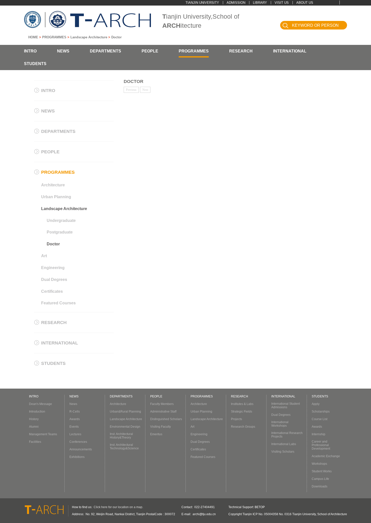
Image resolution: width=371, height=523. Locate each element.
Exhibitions (77, 457)
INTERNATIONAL (289, 51)
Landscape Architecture (88, 37)
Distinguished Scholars (166, 419)
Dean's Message (40, 404)
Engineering (53, 268)
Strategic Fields (241, 411)
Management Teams (43, 434)
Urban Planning (56, 197)
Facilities (35, 442)
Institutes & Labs (242, 404)
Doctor (116, 37)
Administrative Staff (163, 411)
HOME (33, 37)
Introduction (37, 411)
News (73, 404)
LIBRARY (260, 3)
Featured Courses (58, 303)
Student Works (322, 471)
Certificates (52, 291)
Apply (316, 404)
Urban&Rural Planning (125, 411)
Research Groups (243, 426)
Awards (74, 419)
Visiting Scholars (282, 451)
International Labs (283, 444)
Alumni (34, 426)
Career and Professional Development (321, 445)
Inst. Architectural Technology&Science (124, 446)
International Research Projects (287, 434)
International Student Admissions (285, 405)
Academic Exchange (326, 456)
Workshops (319, 464)
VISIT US (282, 3)
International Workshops (279, 423)
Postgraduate (60, 232)
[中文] (344, 2)
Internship (318, 434)
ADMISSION (236, 3)
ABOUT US (304, 3)
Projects (236, 419)
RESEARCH (241, 51)
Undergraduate (61, 220)
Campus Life (320, 479)
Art (44, 256)
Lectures (75, 434)
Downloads (319, 486)
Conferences (78, 442)
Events (74, 426)
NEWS (63, 51)
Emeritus (156, 434)
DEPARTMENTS (105, 51)
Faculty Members (162, 404)
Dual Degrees (54, 279)
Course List (319, 419)
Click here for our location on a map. (118, 507)
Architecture (53, 185)
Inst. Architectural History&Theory (121, 435)
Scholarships (321, 411)
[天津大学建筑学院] (110, 20)
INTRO (30, 51)
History (34, 419)
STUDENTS (35, 64)
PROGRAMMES (54, 37)
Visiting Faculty (160, 426)
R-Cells (74, 411)
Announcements (80, 449)
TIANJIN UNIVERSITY (202, 3)
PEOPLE (150, 51)
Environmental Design (125, 426)
